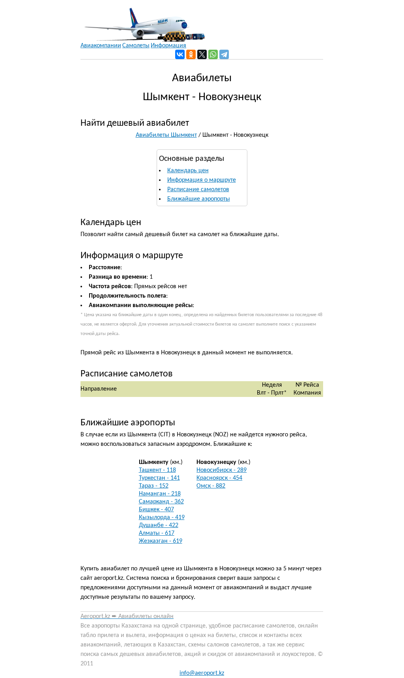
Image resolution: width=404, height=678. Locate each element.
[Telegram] (224, 54)
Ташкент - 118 (157, 470)
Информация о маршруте (201, 180)
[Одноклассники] (191, 54)
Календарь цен (188, 171)
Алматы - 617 (156, 533)
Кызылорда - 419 (162, 517)
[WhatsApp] (213, 54)
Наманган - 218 (160, 494)
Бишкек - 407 (156, 510)
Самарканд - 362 (161, 502)
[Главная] (142, 21)
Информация (168, 46)
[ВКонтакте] (180, 54)
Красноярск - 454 (219, 478)
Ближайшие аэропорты (198, 199)
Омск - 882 (210, 486)
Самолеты (136, 46)
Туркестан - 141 (159, 478)
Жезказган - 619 (160, 541)
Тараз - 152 (153, 486)
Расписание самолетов (198, 189)
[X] (202, 54)
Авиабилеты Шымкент (166, 135)
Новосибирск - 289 (221, 470)
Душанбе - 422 (158, 525)
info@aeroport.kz (202, 673)
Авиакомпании (100, 46)
